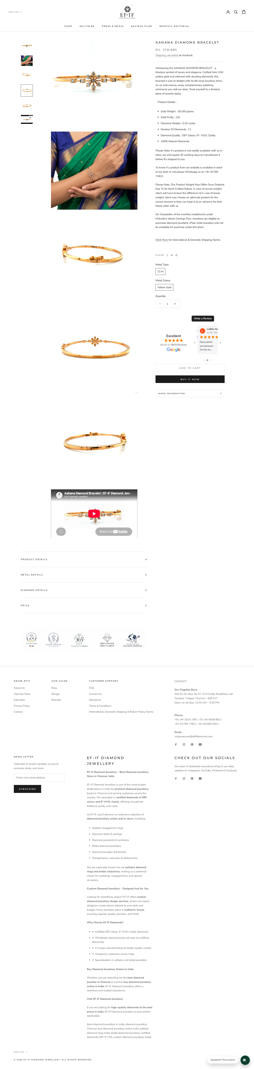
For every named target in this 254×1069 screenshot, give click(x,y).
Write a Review (203, 318)
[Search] (236, 12)
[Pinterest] (176, 255)
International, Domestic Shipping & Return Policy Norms (121, 711)
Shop (68, 26)
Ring (54, 688)
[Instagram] (184, 744)
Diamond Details (34, 590)
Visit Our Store (22, 694)
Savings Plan (141, 26)
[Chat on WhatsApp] (245, 1060)
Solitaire (87, 26)
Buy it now (190, 379)
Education (19, 700)
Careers (18, 711)
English (14, 12)
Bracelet (56, 700)
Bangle (55, 694)
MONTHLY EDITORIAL (174, 26)
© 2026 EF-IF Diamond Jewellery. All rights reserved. (53, 1059)
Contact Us (95, 694)
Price (25, 605)
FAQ (91, 688)
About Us (19, 688)
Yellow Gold (164, 287)
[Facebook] (167, 255)
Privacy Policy (22, 706)
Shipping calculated (167, 55)
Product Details (34, 559)
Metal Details (32, 574)
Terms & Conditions (100, 706)
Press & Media (113, 26)
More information (171, 393)
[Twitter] (172, 255)
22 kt (160, 271)
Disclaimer (95, 700)
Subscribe (27, 789)
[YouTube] (200, 744)
